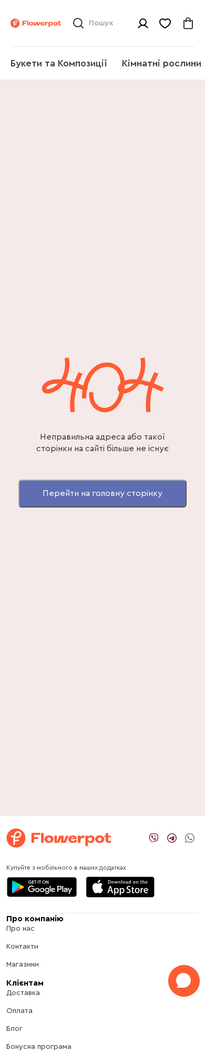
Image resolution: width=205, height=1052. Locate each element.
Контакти (22, 946)
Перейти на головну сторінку (102, 493)
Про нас (20, 928)
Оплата (19, 1011)
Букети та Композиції (59, 63)
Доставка (23, 993)
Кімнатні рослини (161, 63)
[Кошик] (188, 23)
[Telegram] (172, 838)
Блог (14, 1028)
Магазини (22, 964)
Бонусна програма (38, 1046)
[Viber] (154, 838)
